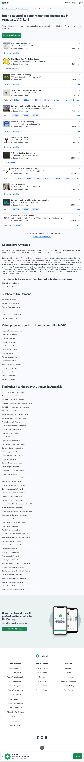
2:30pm (26, 100)
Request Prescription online (11, 307)
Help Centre (15, 721)
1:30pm (67, 178)
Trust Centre (68, 690)
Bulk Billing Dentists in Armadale (13, 399)
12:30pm (47, 178)
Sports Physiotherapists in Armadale (14, 578)
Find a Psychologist (15, 690)
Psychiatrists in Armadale (10, 552)
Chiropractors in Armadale (11, 440)
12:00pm (37, 178)
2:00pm (16, 100)
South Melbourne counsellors (12, 364)
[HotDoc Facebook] (38, 737)
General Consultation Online (11, 311)
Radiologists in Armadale (10, 560)
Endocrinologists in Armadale (11, 481)
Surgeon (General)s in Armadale (12, 582)
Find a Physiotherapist (15, 677)
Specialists (42, 681)
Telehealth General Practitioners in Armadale (17, 411)
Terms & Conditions (68, 681)
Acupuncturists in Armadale (11, 429)
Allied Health (42, 673)
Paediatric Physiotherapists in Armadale (15, 534)
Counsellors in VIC (23, 9)
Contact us (68, 677)
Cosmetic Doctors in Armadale (12, 448)
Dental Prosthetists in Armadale (12, 455)
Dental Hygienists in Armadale (12, 452)
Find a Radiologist (15, 708)
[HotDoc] (6, 3)
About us (68, 668)
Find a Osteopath (15, 699)
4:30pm (65, 100)
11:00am (18, 178)
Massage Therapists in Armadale (13, 500)
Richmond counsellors (9, 357)
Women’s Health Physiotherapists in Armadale (17, 586)
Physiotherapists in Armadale (11, 541)
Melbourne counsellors (9, 379)
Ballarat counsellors (8, 372)
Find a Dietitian (15, 695)
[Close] (2, 756)
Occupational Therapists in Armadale (14, 515)
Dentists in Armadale (9, 459)
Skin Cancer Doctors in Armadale (13, 567)
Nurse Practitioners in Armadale (13, 508)
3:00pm (36, 100)
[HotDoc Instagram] (46, 737)
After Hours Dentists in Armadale (13, 392)
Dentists (42, 677)
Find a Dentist (15, 673)
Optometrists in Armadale (10, 519)
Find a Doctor (15, 668)
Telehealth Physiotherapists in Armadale (15, 414)
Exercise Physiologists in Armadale (13, 485)
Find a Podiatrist (15, 681)
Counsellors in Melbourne (10, 283)
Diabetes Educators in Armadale (13, 470)
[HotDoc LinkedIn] (42, 737)
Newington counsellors (9, 368)
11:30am (28, 178)
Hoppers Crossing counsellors (12, 331)
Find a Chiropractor (15, 686)
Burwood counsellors (9, 353)
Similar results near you (42, 237)
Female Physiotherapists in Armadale (14, 426)
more (78, 100)
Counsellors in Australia (9, 9)
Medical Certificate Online (10, 303)
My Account (15, 716)
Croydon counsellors (9, 361)
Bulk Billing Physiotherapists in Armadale (15, 407)
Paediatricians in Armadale (11, 530)
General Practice (42, 668)
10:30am (16, 210)
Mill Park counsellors (9, 346)
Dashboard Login (42, 686)
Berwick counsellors (8, 376)
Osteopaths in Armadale (10, 526)
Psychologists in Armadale (10, 556)
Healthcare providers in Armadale (13, 589)
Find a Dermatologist (15, 703)
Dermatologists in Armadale (11, 467)
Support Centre (42, 690)
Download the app (15, 629)
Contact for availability (11, 53)
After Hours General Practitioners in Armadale (17, 396)
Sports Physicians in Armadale (12, 575)
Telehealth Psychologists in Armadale (14, 418)
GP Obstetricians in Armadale (12, 496)
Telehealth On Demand (9, 299)
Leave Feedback (15, 725)
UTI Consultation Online (10, 318)
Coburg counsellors (8, 338)
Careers (69, 673)
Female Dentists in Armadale (11, 422)
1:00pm (15, 116)
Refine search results (11, 35)
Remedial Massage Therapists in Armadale (16, 563)
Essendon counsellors (9, 342)
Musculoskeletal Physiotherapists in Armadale (17, 504)
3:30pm (46, 100)
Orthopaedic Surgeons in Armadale (13, 522)
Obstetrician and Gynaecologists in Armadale (17, 511)
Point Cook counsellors (9, 335)
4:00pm (56, 100)
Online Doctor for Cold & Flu (12, 314)
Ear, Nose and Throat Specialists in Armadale (17, 478)
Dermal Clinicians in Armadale (12, 463)
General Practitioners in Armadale (13, 493)
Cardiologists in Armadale (10, 437)
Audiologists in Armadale (10, 433)
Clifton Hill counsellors (9, 349)
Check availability (9, 163)
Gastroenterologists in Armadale (12, 489)
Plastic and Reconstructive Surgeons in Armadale (18, 545)
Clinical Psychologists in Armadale (13, 444)
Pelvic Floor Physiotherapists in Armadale (16, 537)
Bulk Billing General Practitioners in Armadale (17, 403)
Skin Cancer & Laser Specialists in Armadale (16, 571)
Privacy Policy (68, 686)
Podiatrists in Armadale (9, 548)
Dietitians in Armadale (9, 474)
